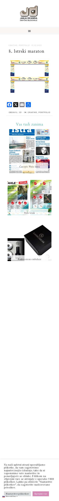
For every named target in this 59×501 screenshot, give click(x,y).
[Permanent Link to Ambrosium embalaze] (29, 265)
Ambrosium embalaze (29, 259)
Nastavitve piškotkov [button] (17, 493)
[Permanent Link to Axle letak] (29, 218)
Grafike (13, 45)
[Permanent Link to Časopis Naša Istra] (29, 172)
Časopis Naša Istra (29, 166)
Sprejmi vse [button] (40, 493)
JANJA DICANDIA (29, 13)
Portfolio (24, 45)
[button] (29, 30)
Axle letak (29, 213)
